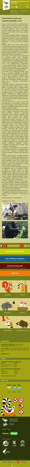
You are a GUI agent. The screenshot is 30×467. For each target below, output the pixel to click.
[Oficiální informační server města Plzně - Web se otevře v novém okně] (10, 433)
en (15, 466)
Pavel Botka (8, 459)
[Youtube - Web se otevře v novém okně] (18, 462)
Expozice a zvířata (24, 10)
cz (12, 466)
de (18, 466)
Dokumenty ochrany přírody (15, 251)
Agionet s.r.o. (14, 459)
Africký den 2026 (13, 246)
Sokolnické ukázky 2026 (15, 266)
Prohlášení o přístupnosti (22, 459)
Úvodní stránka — (14, 10)
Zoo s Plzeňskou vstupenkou (15, 259)
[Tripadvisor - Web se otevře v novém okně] (24, 462)
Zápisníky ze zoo (14, 12)
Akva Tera (15, 273)
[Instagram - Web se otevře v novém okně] (21, 462)
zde (9, 354)
